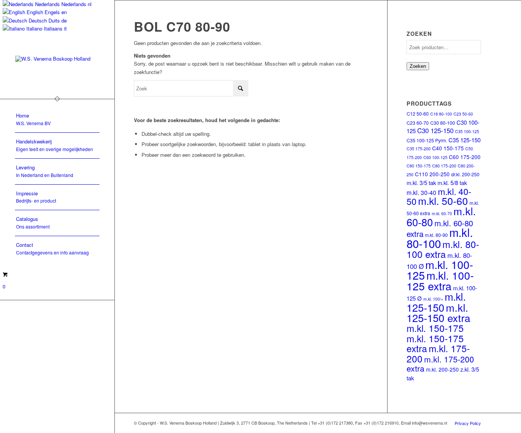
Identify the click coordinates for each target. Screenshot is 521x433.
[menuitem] (57, 120)
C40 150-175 (448, 148)
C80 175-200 (444, 166)
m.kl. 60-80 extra (440, 228)
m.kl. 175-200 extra (440, 363)
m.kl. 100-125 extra (440, 280)
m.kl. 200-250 (442, 369)
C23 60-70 (418, 122)
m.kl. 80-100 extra (443, 249)
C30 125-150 (435, 130)
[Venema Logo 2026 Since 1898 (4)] (57, 70)
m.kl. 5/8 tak (452, 183)
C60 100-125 (435, 157)
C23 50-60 (463, 114)
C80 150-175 (419, 166)
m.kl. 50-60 (443, 200)
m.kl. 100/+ (433, 299)
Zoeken (418, 66)
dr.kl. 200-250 (465, 174)
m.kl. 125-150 (436, 301)
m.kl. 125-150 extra (438, 312)
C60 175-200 (465, 157)
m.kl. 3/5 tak (421, 183)
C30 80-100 (442, 122)
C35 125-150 (465, 140)
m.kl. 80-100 (440, 237)
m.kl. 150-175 (435, 328)
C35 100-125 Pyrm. (427, 140)
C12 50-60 (418, 113)
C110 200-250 (432, 174)
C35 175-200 (419, 148)
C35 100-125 (467, 131)
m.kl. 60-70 (442, 213)
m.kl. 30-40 (421, 192)
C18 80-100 (441, 114)
